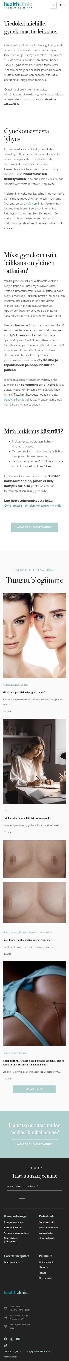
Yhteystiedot (45, 1278)
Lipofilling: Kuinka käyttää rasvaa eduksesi (26, 939)
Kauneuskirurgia (11, 684)
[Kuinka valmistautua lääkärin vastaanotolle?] (34, 761)
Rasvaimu (33, 932)
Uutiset (24, 684)
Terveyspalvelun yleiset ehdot (38, 1351)
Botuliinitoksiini (46, 1222)
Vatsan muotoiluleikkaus (16, 1232)
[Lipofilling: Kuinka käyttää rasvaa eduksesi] (34, 882)
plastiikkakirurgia (14, 399)
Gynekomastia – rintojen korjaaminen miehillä (32, 505)
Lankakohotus (46, 1232)
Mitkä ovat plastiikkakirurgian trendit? (24, 692)
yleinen (32, 203)
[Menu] (53, 5)
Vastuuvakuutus (11, 1357)
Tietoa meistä (46, 1262)
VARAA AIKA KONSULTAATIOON (35, 527)
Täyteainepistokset (48, 1227)
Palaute (42, 1272)
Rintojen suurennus (14, 1222)
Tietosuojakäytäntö (12, 1351)
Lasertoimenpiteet (13, 1262)
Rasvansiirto (46, 932)
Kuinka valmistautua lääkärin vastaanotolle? (27, 818)
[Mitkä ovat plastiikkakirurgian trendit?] (34, 635)
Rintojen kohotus (13, 1227)
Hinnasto (43, 1267)
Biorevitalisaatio (47, 1238)
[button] (62, 5)
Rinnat (6, 932)
